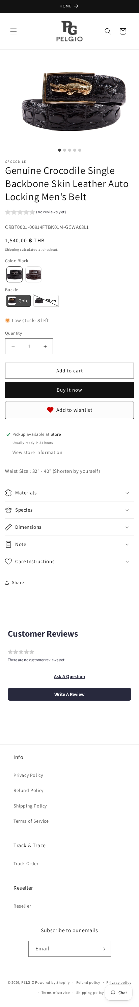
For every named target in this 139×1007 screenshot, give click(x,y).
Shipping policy (90, 992)
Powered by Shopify (52, 982)
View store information (37, 452)
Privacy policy (118, 982)
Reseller (22, 906)
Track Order (26, 863)
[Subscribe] (103, 949)
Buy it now (69, 390)
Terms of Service (31, 821)
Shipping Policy (30, 806)
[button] (13, 31)
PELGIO (27, 982)
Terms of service (55, 992)
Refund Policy (28, 790)
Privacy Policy (28, 775)
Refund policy (88, 982)
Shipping (12, 249)
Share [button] (18, 582)
